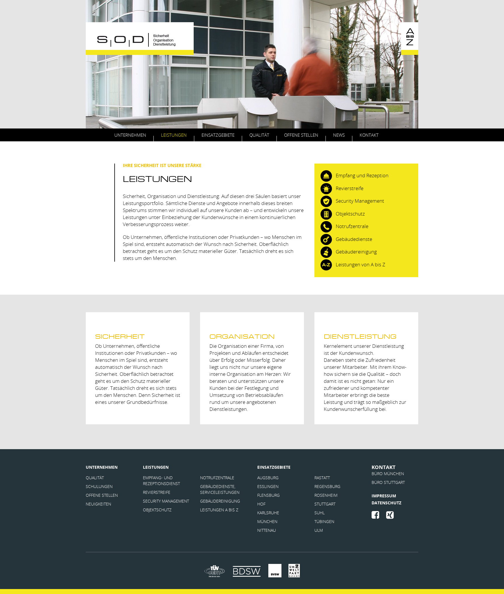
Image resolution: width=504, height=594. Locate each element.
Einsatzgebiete (218, 135)
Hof (261, 504)
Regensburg (327, 486)
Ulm (318, 530)
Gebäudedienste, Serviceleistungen (219, 489)
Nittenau (266, 530)
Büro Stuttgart (388, 482)
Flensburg (268, 495)
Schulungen (99, 486)
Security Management (166, 501)
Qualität (259, 135)
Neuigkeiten (98, 504)
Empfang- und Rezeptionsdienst (161, 480)
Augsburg (268, 477)
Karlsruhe (268, 512)
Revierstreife (157, 492)
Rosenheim (325, 495)
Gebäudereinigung (220, 501)
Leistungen (174, 135)
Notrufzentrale (217, 477)
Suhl (319, 512)
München (267, 521)
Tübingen (324, 521)
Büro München (388, 473)
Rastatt (322, 477)
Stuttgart (324, 504)
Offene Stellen (301, 135)
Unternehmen (130, 135)
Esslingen (268, 486)
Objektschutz (157, 510)
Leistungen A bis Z (219, 510)
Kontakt (369, 135)
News (339, 135)
